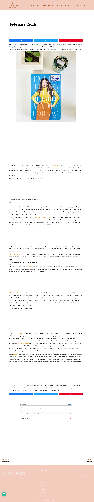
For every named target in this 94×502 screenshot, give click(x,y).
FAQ (75, 470)
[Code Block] (41, 413)
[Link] (43, 413)
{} (44, 413)
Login (70, 404)
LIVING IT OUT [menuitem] (77, 5)
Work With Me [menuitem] (57, 5)
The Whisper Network (15, 293)
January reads (55, 165)
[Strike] (33, 413)
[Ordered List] (35, 413)
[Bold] (27, 413)
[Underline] (31, 413)
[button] (85, 5)
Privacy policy (75, 473)
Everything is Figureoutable (42, 217)
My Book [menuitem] (67, 5)
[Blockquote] (39, 413)
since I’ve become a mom (16, 168)
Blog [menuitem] (39, 5)
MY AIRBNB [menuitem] (46, 5)
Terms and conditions (76, 475)
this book (31, 267)
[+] (46, 413)
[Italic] (29, 413)
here (44, 165)
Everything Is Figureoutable (17, 254)
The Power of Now (18, 333)
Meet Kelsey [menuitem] (30, 5)
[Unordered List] (37, 413)
